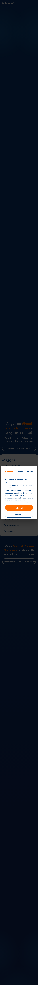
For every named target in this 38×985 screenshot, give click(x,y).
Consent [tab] (9, 471)
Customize (17, 514)
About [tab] (30, 471)
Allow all (19, 507)
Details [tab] (20, 471)
